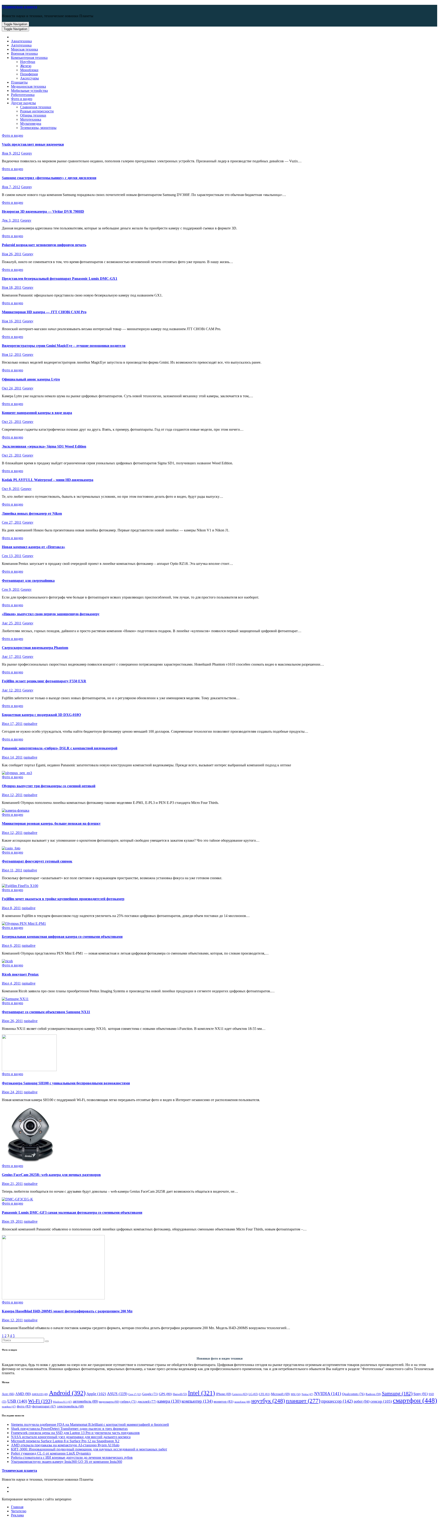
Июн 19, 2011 (12, 1221)
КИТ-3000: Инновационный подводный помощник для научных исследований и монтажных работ (89, 1449)
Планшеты (19, 82)
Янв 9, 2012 (11, 153)
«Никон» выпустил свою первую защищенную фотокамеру (50, 614)
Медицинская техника (28, 86)
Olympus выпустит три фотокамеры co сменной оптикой (48, 786)
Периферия (29, 74)
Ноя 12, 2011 (11, 354)
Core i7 (134, 1394)
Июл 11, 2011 (12, 870)
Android (67, 1392)
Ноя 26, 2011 (11, 254)
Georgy (26, 153)
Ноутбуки (27, 62)
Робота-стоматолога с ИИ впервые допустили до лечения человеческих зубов (72, 1457)
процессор (337, 1401)
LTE (264, 1394)
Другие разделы (23, 103)
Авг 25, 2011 (11, 623)
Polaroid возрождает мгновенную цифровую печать (44, 245)
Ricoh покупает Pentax (20, 974)
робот (361, 1401)
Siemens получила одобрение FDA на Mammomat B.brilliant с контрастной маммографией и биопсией (90, 1424)
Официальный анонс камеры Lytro (31, 379)
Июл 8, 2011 (11, 908)
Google (150, 1394)
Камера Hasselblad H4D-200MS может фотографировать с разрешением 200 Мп (67, 1311)
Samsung (397, 1393)
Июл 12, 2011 (12, 795)
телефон (9, 1406)
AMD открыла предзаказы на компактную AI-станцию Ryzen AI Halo (65, 1445)
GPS (165, 1394)
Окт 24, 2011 (11, 388)
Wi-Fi (40, 1401)
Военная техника (24, 53)
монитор (223, 1401)
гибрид (128, 1401)
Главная (17, 1507)
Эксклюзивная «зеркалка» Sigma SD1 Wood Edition (44, 446)
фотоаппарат (44, 1406)
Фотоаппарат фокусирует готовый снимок (37, 861)
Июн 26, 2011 (12, 1021)
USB (17, 1401)
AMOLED (40, 1394)
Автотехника (21, 45)
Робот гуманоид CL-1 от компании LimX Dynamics (51, 1453)
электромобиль (70, 1406)
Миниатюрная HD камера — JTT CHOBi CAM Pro (44, 312)
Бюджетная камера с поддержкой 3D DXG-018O (41, 715)
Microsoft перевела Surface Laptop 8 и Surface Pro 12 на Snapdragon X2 (65, 1441)
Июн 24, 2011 (12, 1092)
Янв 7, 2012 (11, 187)
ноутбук (268, 1401)
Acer (8, 1394)
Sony (420, 1394)
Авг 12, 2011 (11, 690)
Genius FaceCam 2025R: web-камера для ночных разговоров (51, 1175)
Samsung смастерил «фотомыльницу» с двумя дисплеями (49, 178)
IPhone (223, 1394)
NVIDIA (327, 1393)
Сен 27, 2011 (11, 522)
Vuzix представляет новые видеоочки (33, 144)
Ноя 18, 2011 (11, 287)
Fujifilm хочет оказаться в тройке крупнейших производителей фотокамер (63, 899)
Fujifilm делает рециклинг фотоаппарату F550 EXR (44, 681)
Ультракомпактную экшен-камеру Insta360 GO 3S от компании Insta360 (66, 1462)
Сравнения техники (35, 107)
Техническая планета (19, 7)
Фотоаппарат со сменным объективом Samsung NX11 (46, 1012)
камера (169, 1401)
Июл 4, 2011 (11, 983)
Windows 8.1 (62, 1402)
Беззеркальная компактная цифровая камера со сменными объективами (62, 937)
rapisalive (30, 724)
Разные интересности (37, 111)
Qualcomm (353, 1394)
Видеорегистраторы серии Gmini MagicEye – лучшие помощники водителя (64, 346)
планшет (303, 1400)
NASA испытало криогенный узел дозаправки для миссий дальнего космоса (71, 1437)
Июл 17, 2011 (12, 724)
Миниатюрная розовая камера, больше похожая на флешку (51, 823)
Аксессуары (29, 78)
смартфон (415, 1400)
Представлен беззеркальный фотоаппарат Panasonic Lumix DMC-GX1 (59, 278)
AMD (23, 1394)
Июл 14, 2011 (12, 757)
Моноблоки (29, 70)
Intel (201, 1393)
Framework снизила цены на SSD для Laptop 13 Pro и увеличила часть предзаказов (75, 1433)
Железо (25, 66)
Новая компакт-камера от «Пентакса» (33, 547)
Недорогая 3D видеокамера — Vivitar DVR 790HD (43, 211)
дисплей (146, 1401)
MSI (296, 1394)
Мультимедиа (30, 123)
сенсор (381, 1401)
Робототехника (23, 95)
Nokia (307, 1394)
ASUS (117, 1393)
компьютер (197, 1401)
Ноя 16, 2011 (11, 321)
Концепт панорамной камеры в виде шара (37, 413)
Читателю (18, 1511)
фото (24, 1406)
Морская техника (24, 49)
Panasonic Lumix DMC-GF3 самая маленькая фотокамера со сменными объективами (72, 1212)
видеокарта (109, 1401)
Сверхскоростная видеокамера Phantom (35, 648)
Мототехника (30, 119)
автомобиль (85, 1401)
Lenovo (240, 1394)
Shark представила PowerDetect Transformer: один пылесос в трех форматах (69, 1429)
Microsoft (280, 1394)
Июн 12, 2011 (12, 1320)
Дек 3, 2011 (10, 220)
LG (253, 1394)
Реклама (17, 1515)
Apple (96, 1394)
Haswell (180, 1394)
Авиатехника (21, 41)
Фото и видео (21, 99)
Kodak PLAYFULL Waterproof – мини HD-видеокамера (47, 480)
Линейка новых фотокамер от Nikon (32, 513)
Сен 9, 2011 (11, 589)
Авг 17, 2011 (11, 656)
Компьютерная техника (29, 58)
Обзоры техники (33, 115)
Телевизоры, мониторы (38, 128)
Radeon (373, 1394)
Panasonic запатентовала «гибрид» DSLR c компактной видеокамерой (59, 748)
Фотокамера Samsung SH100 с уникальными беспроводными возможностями (66, 1083)
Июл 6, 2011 (11, 945)
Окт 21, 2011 (11, 422)
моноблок (242, 1401)
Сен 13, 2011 (11, 556)
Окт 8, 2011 (11, 489)
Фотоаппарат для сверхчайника (28, 580)
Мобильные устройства (29, 91)
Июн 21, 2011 (12, 1184)
